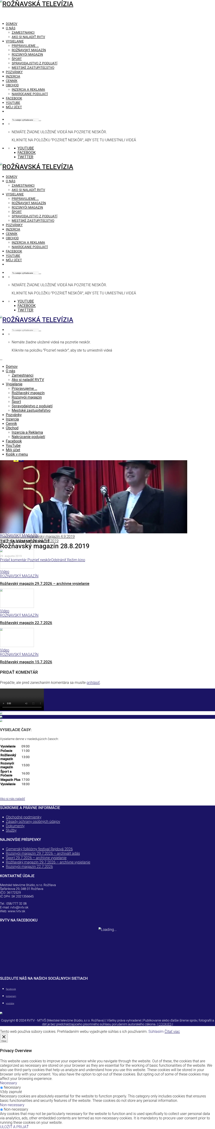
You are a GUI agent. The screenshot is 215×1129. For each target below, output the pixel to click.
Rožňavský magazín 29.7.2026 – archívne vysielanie (44, 583)
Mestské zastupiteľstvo (33, 67)
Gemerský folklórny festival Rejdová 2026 (39, 849)
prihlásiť (93, 682)
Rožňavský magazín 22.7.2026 (26, 623)
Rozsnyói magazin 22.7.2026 (29, 866)
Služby (11, 830)
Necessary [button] (8, 1083)
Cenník (11, 81)
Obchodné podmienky (23, 817)
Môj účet (14, 107)
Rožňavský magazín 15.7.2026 (26, 662)
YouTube (13, 103)
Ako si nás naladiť (12, 799)
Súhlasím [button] (156, 1031)
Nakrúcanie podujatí (30, 94)
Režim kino (75, 560)
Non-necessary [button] (12, 1105)
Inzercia (13, 76)
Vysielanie (15, 41)
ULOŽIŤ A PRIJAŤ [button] (14, 1127)
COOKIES (165, 1024)
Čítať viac (172, 1031)
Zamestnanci (23, 32)
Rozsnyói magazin (27, 54)
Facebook (14, 98)
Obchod (12, 85)
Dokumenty (15, 826)
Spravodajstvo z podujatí (34, 63)
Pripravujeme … (25, 46)
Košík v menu (17, 454)
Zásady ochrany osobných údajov (33, 821)
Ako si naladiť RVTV (28, 37)
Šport (17, 59)
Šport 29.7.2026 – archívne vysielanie (36, 858)
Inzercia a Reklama (28, 89)
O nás (10, 28)
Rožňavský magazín (29, 50)
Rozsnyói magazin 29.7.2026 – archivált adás (43, 853)
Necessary (12, 1087)
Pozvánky (14, 72)
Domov (11, 24)
